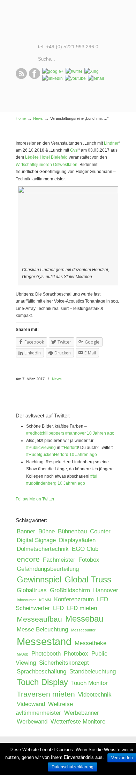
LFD (58, 608)
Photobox (76, 653)
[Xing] (91, 71)
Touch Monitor (89, 683)
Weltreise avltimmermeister (44, 708)
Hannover (105, 590)
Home (21, 118)
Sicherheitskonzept (64, 662)
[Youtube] (75, 78)
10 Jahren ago (100, 433)
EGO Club (85, 549)
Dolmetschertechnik (43, 549)
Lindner (111, 143)
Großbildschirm (70, 590)
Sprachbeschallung (41, 671)
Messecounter (83, 630)
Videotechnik (95, 694)
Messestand (44, 641)
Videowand (31, 704)
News (38, 118)
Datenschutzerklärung (72, 766)
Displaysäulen (77, 540)
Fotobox (88, 559)
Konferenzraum (74, 599)
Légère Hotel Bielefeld (47, 157)
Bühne (46, 531)
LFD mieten (82, 608)
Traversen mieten (46, 694)
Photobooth (46, 653)
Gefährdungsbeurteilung (48, 569)
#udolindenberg (41, 483)
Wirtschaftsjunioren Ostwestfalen (46, 164)
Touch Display (42, 682)
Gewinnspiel (39, 579)
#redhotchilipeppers (45, 433)
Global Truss (88, 579)
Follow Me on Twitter (35, 499)
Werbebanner (81, 713)
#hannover (75, 433)
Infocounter (26, 600)
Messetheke (90, 643)
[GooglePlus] (52, 71)
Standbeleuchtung (92, 671)
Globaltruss (32, 590)
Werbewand (32, 721)
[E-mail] (96, 78)
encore (28, 559)
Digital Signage (36, 540)
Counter (100, 531)
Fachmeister (59, 559)
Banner (26, 531)
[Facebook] (34, 77)
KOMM (45, 600)
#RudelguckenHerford (47, 454)
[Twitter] (74, 71)
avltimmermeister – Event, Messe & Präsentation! (68, 21)
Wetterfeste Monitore (78, 721)
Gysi (74, 150)
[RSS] (21, 77)
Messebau (84, 618)
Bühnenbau (72, 531)
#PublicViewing (41, 447)
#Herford (69, 447)
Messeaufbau (39, 619)
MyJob (22, 654)
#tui (93, 476)
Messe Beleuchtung (42, 629)
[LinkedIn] (52, 78)
